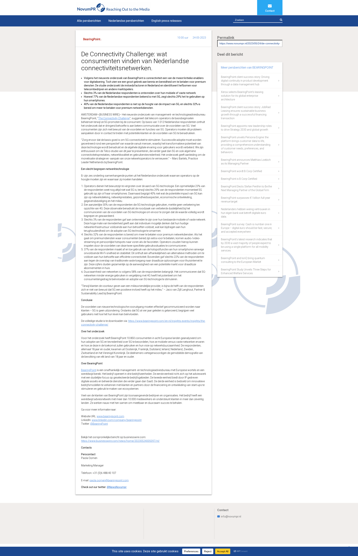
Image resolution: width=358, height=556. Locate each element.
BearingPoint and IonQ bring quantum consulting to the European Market (243, 260)
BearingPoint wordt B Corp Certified (241, 171)
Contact (269, 10)
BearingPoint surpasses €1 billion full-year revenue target (245, 199)
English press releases (166, 21)
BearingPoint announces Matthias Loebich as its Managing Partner (246, 161)
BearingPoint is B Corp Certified (239, 178)
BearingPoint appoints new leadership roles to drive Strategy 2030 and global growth (246, 127)
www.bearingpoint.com (110, 416)
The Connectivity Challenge (114, 118)
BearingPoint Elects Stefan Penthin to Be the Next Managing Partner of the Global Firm (246, 188)
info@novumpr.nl (231, 516)
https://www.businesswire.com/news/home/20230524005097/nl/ (120, 440)
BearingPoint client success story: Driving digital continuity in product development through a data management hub (245, 80)
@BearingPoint (99, 423)
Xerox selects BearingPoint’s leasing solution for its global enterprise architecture (242, 96)
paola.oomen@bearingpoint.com (109, 480)
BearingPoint (88, 370)
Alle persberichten (89, 21)
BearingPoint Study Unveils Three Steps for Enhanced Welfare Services (246, 271)
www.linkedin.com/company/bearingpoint (117, 420)
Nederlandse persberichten (126, 21)
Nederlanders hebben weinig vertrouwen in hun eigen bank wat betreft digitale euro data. (245, 213)
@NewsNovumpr (117, 487)
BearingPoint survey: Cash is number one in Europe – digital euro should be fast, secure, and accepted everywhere (246, 228)
